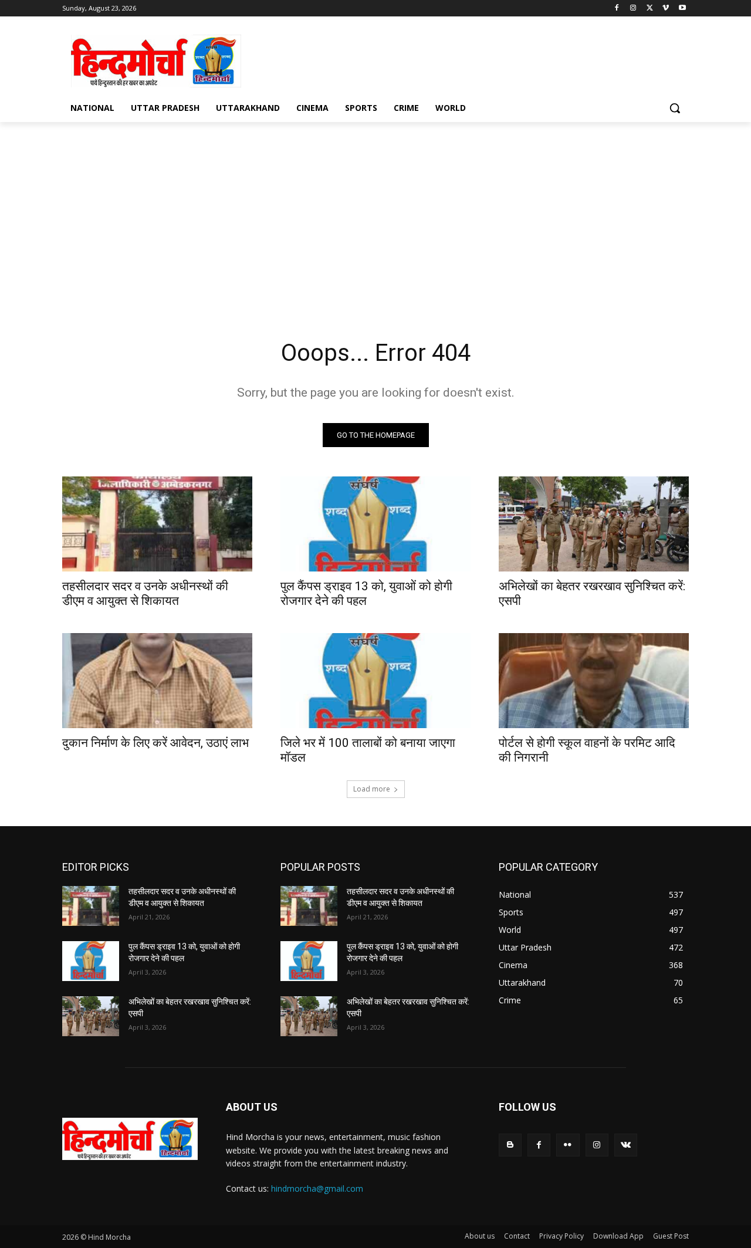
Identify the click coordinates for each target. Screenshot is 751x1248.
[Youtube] (682, 8)
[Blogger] (510, 1145)
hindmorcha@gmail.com (317, 1188)
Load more (371, 789)
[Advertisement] (463, 59)
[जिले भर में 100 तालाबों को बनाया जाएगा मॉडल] (375, 680)
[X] (650, 8)
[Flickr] (567, 1145)
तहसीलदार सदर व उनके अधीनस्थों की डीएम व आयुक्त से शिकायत (145, 593)
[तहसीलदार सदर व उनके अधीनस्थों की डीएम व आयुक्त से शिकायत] (157, 523)
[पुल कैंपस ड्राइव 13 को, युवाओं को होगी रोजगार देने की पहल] (375, 523)
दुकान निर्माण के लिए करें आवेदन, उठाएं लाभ (155, 743)
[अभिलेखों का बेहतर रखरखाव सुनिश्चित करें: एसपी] (594, 523)
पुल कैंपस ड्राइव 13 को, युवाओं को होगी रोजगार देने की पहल (366, 593)
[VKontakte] (625, 1145)
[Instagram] (633, 8)
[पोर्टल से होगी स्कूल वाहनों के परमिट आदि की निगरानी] (594, 680)
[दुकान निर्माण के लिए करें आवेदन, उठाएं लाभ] (157, 680)
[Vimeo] (665, 8)
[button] (675, 108)
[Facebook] (617, 8)
